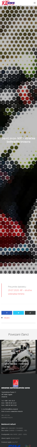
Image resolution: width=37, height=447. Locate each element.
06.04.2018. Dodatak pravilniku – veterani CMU (17, 363)
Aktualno (7, 318)
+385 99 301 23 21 (11, 403)
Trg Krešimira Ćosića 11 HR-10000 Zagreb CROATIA (8, 394)
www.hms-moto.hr (17, 411)
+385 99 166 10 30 (11, 405)
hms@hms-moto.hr (12, 409)
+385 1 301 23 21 (9, 401)
